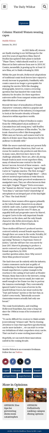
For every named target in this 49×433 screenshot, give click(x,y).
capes (6, 370)
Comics (27, 370)
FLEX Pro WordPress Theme (22, 431)
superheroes (25, 375)
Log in (39, 431)
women (37, 375)
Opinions (24, 23)
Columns (16, 370)
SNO (34, 431)
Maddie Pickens (9, 40)
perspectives (9, 375)
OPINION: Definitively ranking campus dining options (36, 409)
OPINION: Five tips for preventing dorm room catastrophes (11, 411)
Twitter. (18, 352)
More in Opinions (14, 385)
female (37, 370)
